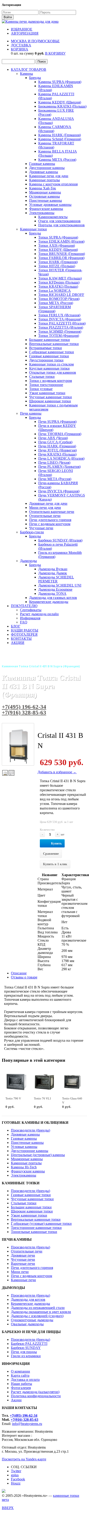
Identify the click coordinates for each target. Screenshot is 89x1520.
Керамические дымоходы (48, 602)
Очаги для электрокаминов (59, 221)
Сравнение (51, 853)
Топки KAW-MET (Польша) (60, 278)
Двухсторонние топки (46, 360)
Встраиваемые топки (45, 348)
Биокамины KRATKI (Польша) (62, 106)
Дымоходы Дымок (52, 573)
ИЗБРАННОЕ (21, 29)
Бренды (35, 78)
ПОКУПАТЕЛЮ (24, 606)
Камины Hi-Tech (24, 1167)
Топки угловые (41, 389)
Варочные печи (23, 1263)
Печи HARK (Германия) (57, 446)
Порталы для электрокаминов (61, 225)
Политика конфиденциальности (36, 1396)
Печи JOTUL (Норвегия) (57, 450)
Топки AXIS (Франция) (56, 245)
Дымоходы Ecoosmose (55, 589)
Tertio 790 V (13, 1098)
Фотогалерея (21, 1388)
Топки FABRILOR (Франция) (61, 258)
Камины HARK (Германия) (59, 135)
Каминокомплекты (53, 217)
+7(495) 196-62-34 (24, 707)
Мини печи (20, 1272)
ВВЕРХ (8, 1508)
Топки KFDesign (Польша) (58, 282)
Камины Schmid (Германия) (59, 139)
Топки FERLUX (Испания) (59, 315)
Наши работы (21, 1384)
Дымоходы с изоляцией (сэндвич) (37, 1316)
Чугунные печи (41, 528)
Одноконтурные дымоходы (32, 1320)
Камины (26, 74)
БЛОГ (15, 626)
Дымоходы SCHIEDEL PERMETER (56, 579)
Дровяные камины (43, 172)
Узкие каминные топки (47, 393)
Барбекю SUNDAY (26, 1348)
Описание (19, 973)
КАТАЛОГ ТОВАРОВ (28, 69)
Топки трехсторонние (46, 385)
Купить (56, 843)
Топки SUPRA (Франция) (58, 237)
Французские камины (46, 209)
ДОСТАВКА (21, 45)
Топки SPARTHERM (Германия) (54, 309)
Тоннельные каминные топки (34, 1232)
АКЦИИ (17, 643)
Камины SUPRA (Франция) (59, 82)
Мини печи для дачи (45, 507)
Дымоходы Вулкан (52, 569)
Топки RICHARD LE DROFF (61, 295)
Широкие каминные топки (50, 401)
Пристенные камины (45, 200)
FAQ (23, 622)
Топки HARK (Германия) (58, 262)
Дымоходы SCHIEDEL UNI (59, 585)
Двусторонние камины (47, 168)
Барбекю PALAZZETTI (29, 1344)
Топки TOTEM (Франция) (58, 336)
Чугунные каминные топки (50, 397)
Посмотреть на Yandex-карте (24, 1459)
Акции (16, 1400)
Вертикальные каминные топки (54, 344)
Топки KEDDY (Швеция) (58, 250)
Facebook (18, 1479)
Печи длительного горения (50, 520)
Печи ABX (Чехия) (53, 438)
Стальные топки (42, 376)
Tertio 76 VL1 (42, 1098)
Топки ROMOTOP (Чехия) (58, 299)
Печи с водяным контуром (49, 524)
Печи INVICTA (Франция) (58, 491)
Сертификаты (30, 610)
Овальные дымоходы (27, 1324)
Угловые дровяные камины (50, 205)
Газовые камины (42, 164)
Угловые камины (24, 1147)
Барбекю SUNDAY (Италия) (60, 540)
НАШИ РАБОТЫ (24, 630)
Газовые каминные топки (49, 356)
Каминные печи (23, 1280)
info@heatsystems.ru (27, 1424)
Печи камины (30, 413)
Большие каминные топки (49, 340)
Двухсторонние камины (29, 1151)
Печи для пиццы (24, 1352)
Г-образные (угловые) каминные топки (41, 1223)
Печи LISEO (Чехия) (54, 462)
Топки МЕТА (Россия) (55, 303)
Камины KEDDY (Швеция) (59, 102)
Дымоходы (28, 561)
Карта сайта (20, 1375)
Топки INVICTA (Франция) (59, 319)
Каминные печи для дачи (48, 176)
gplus (15, 1475)
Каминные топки (33, 229)
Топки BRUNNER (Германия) (61, 254)
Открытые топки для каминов (52, 372)
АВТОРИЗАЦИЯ (24, 33)
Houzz (15, 1483)
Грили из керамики (26, 1356)
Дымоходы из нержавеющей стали (38, 1308)
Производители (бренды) (30, 1130)
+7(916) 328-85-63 (24, 712)
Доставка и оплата (25, 1379)
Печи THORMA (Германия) (59, 434)
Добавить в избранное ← (57, 772)
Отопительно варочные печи (51, 512)
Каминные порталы (44, 180)
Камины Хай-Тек (42, 188)
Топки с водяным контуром (50, 381)
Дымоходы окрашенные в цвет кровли (41, 1312)
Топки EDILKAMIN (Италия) (61, 241)
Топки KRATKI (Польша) (58, 286)
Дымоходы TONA (52, 593)
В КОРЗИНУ (55, 53)
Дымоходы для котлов (28, 1299)
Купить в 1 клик (55, 864)
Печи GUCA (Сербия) (55, 442)
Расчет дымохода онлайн (39, 614)
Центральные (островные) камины (38, 1155)
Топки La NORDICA (54, 290)
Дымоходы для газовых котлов (53, 598)
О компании (20, 1371)
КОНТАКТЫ (21, 638)
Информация (30, 618)
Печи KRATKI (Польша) (57, 454)
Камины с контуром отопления (53, 184)
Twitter (16, 1471)
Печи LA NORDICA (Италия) (61, 458)
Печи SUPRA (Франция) (57, 421)
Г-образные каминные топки (51, 352)
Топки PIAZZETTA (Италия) (60, 327)
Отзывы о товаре (24, 977)
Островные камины (44, 196)
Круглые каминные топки (49, 368)
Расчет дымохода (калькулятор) (35, 1392)
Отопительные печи (45, 516)
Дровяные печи (23, 1255)
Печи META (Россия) (54, 479)
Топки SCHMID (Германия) (59, 331)
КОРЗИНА (19, 49)
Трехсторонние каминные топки (36, 1228)
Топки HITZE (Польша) (56, 266)
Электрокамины (41, 213)
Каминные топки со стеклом (51, 364)
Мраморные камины (45, 192)
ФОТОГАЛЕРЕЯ (24, 634)
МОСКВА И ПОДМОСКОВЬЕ (35, 41)
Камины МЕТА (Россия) (57, 159)
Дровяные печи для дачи (48, 503)
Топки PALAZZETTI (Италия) (62, 323)
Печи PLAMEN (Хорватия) (59, 467)
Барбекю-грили (32, 532)
